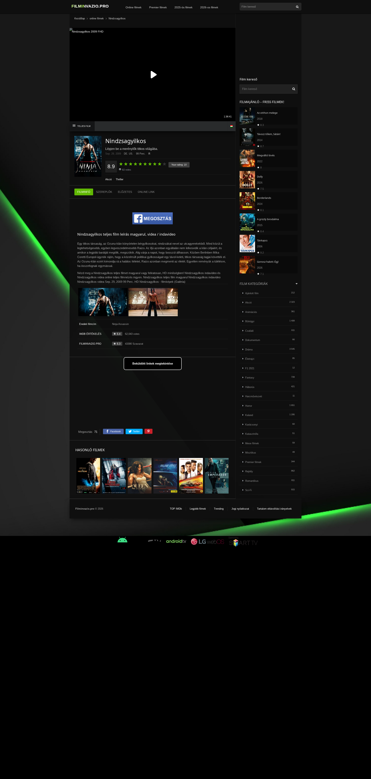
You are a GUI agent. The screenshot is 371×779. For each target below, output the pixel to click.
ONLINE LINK (146, 191)
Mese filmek (252, 443)
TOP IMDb (176, 508)
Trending (219, 508)
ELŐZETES (125, 191)
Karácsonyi (251, 424)
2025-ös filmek (183, 7)
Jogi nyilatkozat (240, 508)
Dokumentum (252, 340)
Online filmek (133, 7)
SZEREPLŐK (104, 191)
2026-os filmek (209, 7)
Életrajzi (249, 358)
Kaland (249, 415)
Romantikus (252, 480)
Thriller (119, 179)
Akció (108, 179)
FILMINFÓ (83, 191)
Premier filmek (158, 7)
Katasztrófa (251, 433)
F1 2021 (249, 368)
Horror (248, 405)
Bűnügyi (249, 321)
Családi (249, 330)
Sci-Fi (248, 490)
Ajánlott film (252, 293)
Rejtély (249, 471)
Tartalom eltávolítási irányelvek (274, 508)
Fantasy (249, 377)
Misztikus (250, 452)
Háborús (249, 387)
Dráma (249, 349)
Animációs (251, 312)
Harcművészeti (253, 396)
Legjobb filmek (198, 508)
